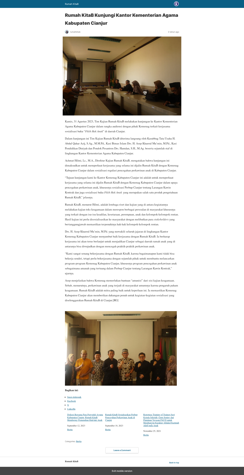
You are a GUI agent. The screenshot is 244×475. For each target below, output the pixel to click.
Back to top (174, 463)
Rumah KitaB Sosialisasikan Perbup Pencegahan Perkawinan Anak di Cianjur (121, 417)
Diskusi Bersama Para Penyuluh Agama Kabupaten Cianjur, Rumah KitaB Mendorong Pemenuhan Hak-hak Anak (85, 417)
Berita (70, 429)
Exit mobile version (122, 470)
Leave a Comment (122, 450)
